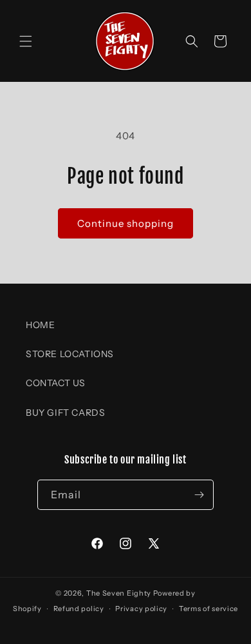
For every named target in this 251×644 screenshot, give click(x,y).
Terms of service (208, 608)
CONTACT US (56, 383)
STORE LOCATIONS (70, 354)
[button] (26, 41)
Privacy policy (141, 608)
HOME (40, 325)
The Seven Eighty (118, 593)
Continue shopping (125, 223)
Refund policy (78, 608)
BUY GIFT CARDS (65, 412)
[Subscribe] (199, 495)
